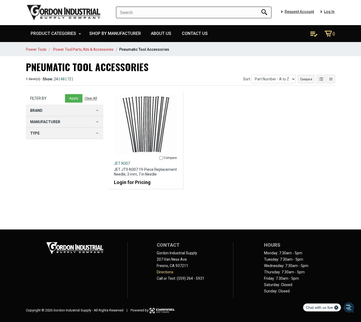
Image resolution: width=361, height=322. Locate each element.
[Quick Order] (314, 34)
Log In (329, 12)
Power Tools (36, 49)
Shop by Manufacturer (115, 33)
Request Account (299, 12)
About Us (161, 33)
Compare (306, 79)
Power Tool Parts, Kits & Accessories (83, 49)
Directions (165, 272)
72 (69, 79)
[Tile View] (330, 79)
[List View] (321, 79)
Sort (246, 79)
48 (63, 79)
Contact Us (195, 33)
